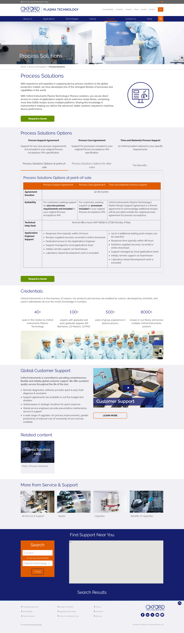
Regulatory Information (67, 611)
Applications (49, 19)
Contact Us (130, 19)
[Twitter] (152, 615)
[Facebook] (143, 615)
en (160, 9)
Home (23, 67)
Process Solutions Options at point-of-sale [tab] (44, 165)
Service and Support (37, 67)
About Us (27, 19)
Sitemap (99, 616)
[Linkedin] (147, 615)
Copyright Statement (30, 607)
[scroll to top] (179, 603)
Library (92, 19)
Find (38, 571)
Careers (128, 9)
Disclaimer (99, 611)
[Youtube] (157, 615)
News (136, 9)
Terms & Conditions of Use (69, 616)
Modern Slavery (29, 616)
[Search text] (155, 19)
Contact (152, 9)
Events (143, 9)
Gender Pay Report (66, 607)
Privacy (98, 607)
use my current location (39, 558)
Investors (119, 9)
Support (111, 19)
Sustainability (108, 9)
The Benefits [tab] (139, 165)
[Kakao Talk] (162, 615)
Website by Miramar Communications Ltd (148, 624)
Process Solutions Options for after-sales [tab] (92, 165)
